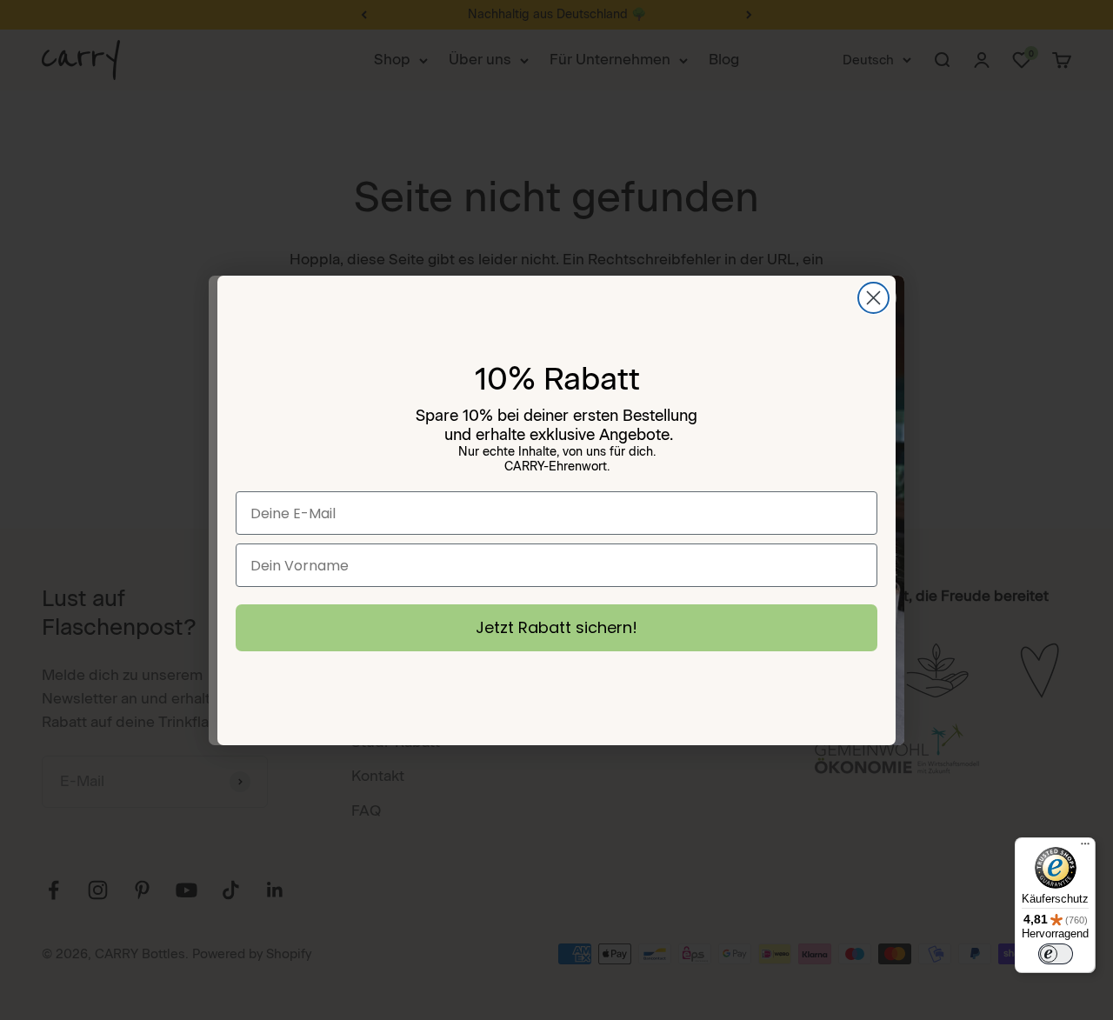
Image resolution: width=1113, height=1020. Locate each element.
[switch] (1055, 953)
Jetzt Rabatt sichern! (556, 627)
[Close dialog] (873, 298)
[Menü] (1085, 847)
